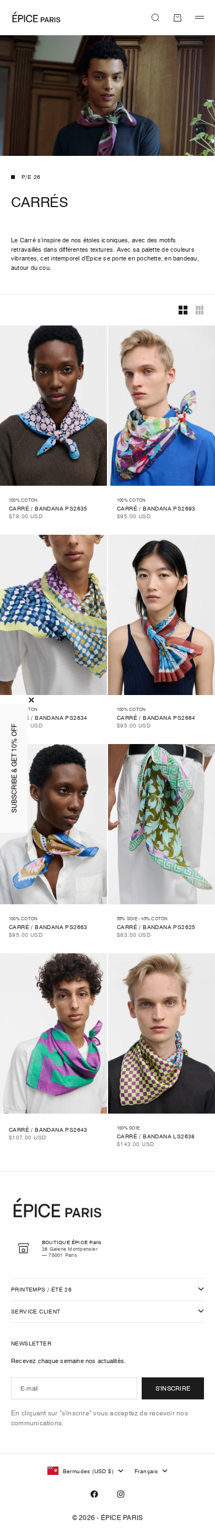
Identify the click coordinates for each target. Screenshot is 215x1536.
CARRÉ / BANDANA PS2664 (156, 718)
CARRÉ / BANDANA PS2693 (156, 509)
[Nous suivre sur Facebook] (94, 1494)
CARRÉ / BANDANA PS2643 (48, 1130)
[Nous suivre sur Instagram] (120, 1494)
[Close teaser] (31, 700)
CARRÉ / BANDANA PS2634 (48, 718)
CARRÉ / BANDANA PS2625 (156, 927)
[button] (14, 768)
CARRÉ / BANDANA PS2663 (48, 927)
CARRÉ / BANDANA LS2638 (156, 1137)
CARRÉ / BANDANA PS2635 (48, 509)
